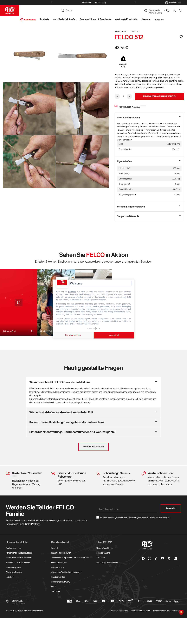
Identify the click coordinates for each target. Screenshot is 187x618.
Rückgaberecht (57, 567)
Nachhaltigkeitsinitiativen (107, 562)
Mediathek (55, 591)
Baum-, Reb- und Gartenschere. (19, 558)
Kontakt (54, 548)
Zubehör (9, 577)
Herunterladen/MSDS (60, 582)
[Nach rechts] (135, 2)
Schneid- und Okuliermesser (18, 562)
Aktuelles (159, 19)
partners (72, 292)
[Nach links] (52, 2)
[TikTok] (156, 558)
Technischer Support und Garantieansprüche (70, 558)
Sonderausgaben (13, 567)
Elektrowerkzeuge (14, 572)
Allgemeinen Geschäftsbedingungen (128, 517)
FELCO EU (18, 611)
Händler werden (58, 577)
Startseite (121, 31)
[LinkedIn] (175, 558)
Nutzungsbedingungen (140, 611)
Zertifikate (100, 558)
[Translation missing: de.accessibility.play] (18, 302)
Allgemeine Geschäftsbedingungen (66, 572)
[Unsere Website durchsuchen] (62, 10)
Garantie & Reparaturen (61, 553)
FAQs (53, 586)
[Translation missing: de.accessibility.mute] (31, 331)
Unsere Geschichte (104, 548)
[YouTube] (162, 558)
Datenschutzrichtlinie (119, 611)
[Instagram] (149, 558)
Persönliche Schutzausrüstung (19, 553)
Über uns (145, 19)
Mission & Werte (103, 553)
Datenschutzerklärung (158, 517)
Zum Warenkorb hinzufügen (159, 96)
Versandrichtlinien (58, 562)
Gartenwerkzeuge (13, 548)
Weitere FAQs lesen (93, 446)
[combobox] (96, 10)
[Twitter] (168, 558)
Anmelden (171, 508)
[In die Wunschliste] (181, 36)
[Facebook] (143, 558)
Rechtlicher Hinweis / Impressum (167, 611)
